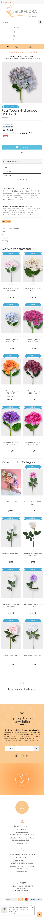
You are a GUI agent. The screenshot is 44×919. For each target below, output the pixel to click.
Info (31, 129)
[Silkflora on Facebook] (16, 751)
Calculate (23, 175)
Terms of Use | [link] (9, 900)
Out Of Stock (11, 257)
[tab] (6, 217)
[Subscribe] (36, 744)
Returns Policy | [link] (28, 900)
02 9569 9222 (7, 2)
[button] (22, 148)
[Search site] (40, 18)
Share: (4, 122)
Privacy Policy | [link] (18, 900)
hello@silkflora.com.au (22, 886)
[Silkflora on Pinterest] (27, 751)
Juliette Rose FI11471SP (11, 651)
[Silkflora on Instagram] (22, 751)
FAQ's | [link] (36, 900)
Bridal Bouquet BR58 (11, 498)
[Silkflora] (22, 9)
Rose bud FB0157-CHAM (11, 549)
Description (6, 217)
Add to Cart (11, 360)
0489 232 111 (28, 882)
